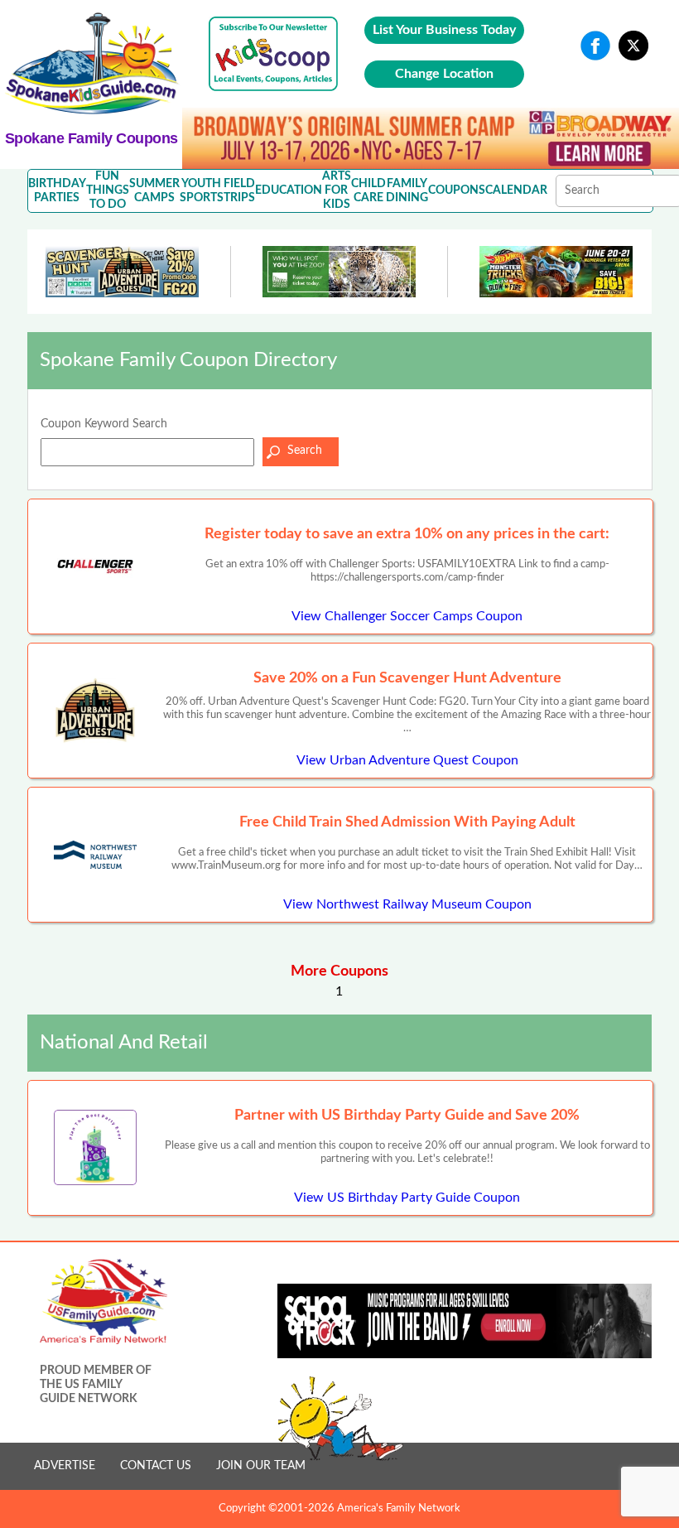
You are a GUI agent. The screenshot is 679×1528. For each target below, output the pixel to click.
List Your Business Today (444, 29)
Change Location (444, 73)
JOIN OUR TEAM (261, 1466)
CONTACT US (155, 1466)
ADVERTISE (64, 1466)
